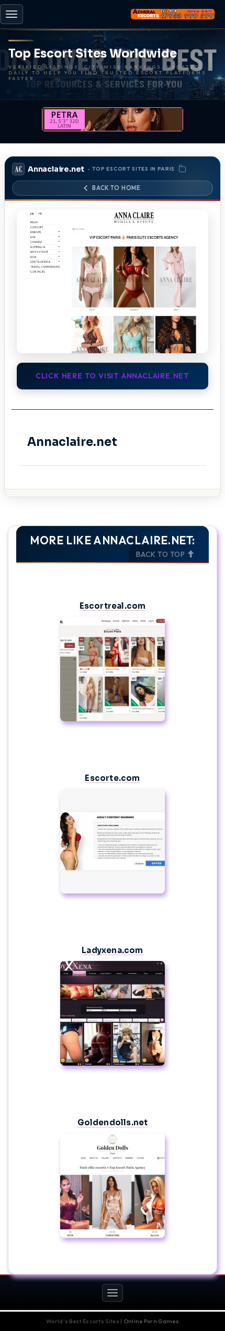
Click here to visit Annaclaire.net (112, 376)
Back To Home (116, 188)
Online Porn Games (151, 1321)
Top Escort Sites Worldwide (92, 54)
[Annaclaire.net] (112, 282)
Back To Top (161, 554)
